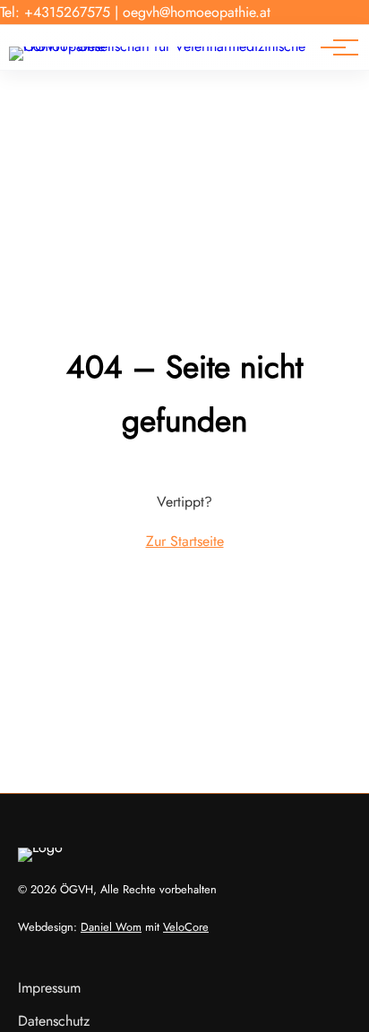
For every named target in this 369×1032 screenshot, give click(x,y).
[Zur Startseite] (161, 46)
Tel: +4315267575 (55, 12)
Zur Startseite (185, 541)
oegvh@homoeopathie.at (196, 12)
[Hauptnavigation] (333, 47)
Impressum (49, 987)
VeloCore (186, 926)
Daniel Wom (111, 926)
